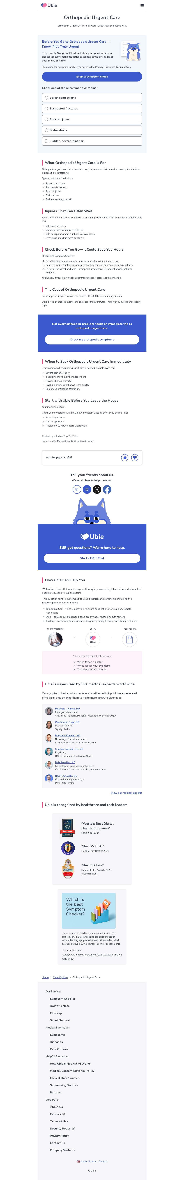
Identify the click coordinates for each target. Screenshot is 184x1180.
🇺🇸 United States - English (92, 1161)
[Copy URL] (77, 489)
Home (45, 977)
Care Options (60, 977)
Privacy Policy (103, 67)
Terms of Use (123, 67)
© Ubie (92, 1170)
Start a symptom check (92, 77)
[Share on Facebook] (107, 489)
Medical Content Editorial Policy (75, 441)
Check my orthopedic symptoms (92, 340)
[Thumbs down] (134, 457)
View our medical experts (126, 793)
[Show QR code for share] (87, 489)
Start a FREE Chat (92, 558)
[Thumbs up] (124, 457)
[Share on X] (97, 489)
